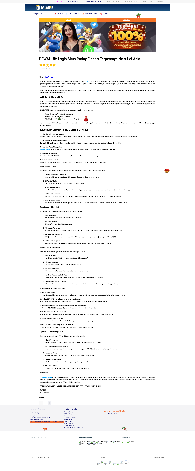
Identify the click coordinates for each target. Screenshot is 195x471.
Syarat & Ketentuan (70, 418)
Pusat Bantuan (35, 412)
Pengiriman (34, 416)
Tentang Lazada (69, 412)
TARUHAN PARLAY (46, 377)
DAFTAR (126, 20)
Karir (65, 416)
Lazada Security (69, 425)
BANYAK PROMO (45, 149)
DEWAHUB (60, 1)
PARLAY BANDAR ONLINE (94, 1)
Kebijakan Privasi (69, 419)
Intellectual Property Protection (73, 427)
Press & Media (68, 421)
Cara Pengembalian (36, 419)
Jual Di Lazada (68, 423)
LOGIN (144, 1)
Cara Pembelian (35, 414)
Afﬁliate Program (69, 414)
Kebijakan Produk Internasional (40, 418)
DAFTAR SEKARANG (156, 1)
